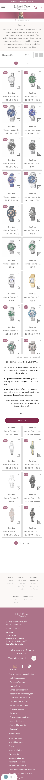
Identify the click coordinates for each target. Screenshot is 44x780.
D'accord (22, 420)
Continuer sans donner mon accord (27, 357)
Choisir (22, 413)
